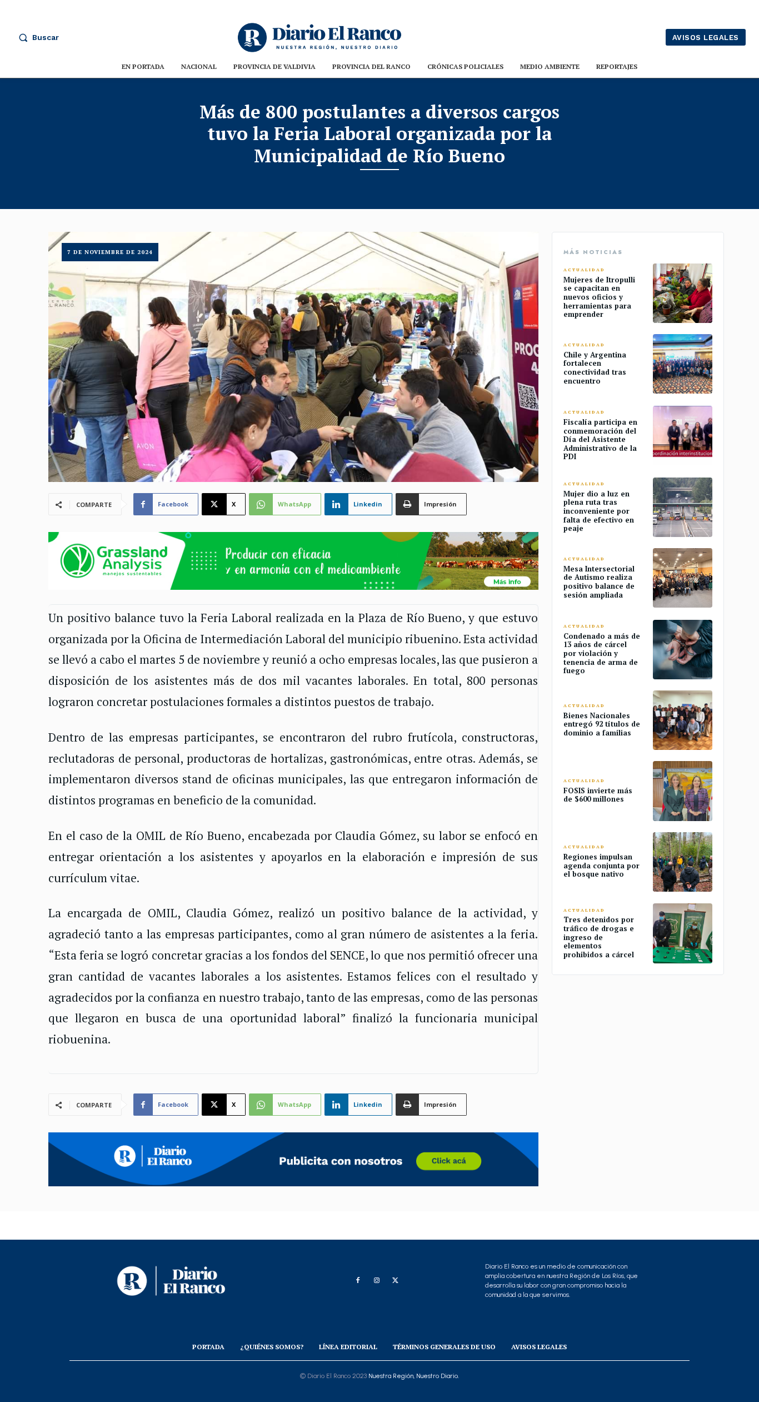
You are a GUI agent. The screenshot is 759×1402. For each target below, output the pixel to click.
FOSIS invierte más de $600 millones (597, 794)
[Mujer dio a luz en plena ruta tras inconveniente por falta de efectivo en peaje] (682, 507)
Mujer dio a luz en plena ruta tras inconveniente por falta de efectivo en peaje (598, 511)
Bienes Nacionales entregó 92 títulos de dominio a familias (601, 724)
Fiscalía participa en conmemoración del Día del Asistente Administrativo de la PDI (600, 439)
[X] (395, 1280)
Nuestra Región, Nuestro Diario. (413, 1376)
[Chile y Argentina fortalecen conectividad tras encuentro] (682, 364)
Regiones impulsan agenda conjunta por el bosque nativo (601, 865)
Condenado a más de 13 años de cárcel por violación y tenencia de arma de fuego (601, 653)
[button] (36, 37)
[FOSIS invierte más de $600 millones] (682, 791)
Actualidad (584, 269)
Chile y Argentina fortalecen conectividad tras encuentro (594, 368)
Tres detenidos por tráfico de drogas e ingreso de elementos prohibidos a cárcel (598, 936)
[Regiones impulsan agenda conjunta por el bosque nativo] (682, 862)
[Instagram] (376, 1280)
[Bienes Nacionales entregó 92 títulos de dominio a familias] (682, 720)
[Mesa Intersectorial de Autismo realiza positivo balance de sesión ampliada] (682, 578)
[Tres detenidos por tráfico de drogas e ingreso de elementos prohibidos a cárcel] (682, 933)
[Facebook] (357, 1280)
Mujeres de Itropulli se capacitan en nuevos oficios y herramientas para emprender (599, 297)
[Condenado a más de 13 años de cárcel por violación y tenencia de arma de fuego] (682, 649)
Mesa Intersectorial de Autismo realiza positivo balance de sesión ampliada (599, 582)
